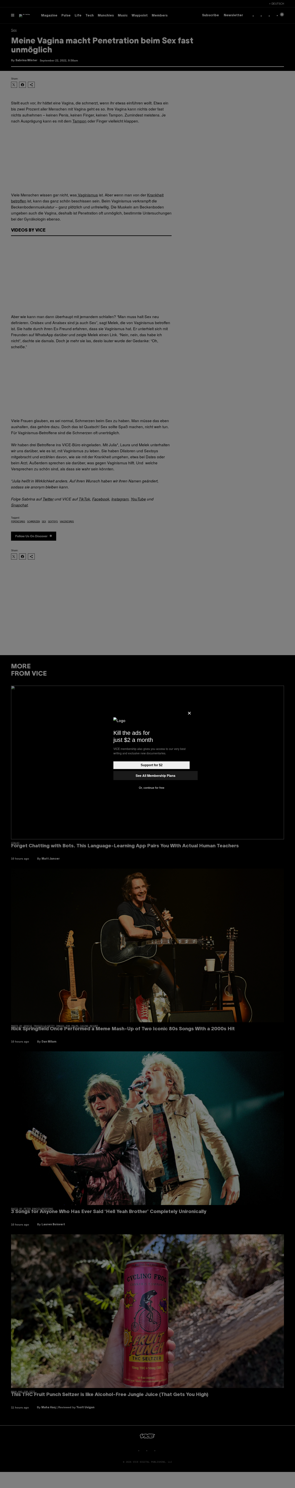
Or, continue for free (151, 787)
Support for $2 (152, 765)
